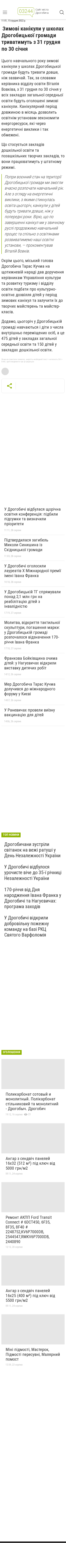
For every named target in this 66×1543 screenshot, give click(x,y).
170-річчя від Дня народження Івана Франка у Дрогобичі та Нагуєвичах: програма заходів (32, 898)
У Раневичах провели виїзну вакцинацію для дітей (29, 712)
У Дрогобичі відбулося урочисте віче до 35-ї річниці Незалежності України (32, 872)
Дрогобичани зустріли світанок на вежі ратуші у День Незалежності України (32, 849)
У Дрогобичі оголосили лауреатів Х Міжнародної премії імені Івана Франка (32, 570)
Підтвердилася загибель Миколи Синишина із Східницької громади (26, 545)
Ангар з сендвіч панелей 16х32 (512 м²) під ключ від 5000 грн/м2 (30, 1163)
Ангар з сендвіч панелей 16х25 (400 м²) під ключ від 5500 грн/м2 (30, 1295)
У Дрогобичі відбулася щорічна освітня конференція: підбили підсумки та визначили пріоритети (32, 516)
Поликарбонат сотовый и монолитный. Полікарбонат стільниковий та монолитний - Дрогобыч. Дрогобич (32, 1101)
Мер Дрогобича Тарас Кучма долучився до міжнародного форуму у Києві (29, 689)
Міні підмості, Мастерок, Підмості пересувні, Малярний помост (33, 1354)
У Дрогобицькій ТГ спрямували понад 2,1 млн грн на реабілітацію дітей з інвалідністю (32, 599)
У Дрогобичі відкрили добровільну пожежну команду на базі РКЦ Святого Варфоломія (26, 926)
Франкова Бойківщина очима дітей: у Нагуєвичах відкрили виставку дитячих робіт (30, 663)
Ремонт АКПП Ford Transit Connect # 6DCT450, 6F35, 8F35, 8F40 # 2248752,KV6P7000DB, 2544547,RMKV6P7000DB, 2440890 (29, 1229)
